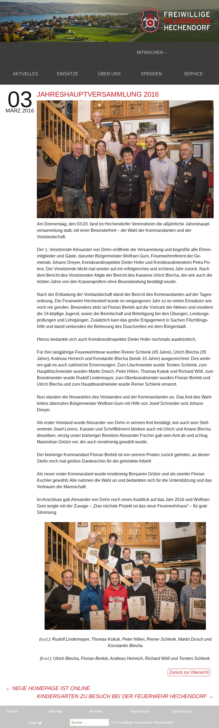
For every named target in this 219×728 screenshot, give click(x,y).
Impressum (140, 711)
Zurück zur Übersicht (189, 672)
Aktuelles (25, 74)
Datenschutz (182, 711)
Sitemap (55, 711)
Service (193, 74)
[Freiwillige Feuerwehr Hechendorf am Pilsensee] (109, 20)
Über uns (109, 74)
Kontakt (95, 711)
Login (33, 722)
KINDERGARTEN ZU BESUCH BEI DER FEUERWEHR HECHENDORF (125, 696)
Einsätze (67, 74)
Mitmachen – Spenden (151, 63)
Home (12, 711)
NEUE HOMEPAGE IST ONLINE (47, 688)
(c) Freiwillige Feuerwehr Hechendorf (142, 722)
